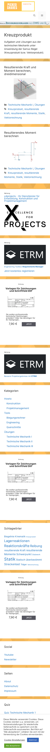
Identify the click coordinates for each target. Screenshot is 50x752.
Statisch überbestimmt (29, 559)
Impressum (10, 690)
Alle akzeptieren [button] (13, 745)
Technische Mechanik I (20, 104)
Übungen (40, 104)
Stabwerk (36, 554)
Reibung (36, 546)
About (7, 681)
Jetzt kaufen (29, 324)
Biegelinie (9, 536)
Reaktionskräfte (16, 546)
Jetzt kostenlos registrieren (23, 269)
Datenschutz (11, 686)
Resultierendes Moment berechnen (20, 134)
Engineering (13, 422)
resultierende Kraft (14, 550)
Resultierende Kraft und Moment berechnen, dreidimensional (20, 70)
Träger (24, 564)
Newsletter (10, 659)
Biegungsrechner (16, 417)
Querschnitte (14, 427)
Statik (41, 113)
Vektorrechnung (13, 117)
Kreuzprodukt (15, 109)
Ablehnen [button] (33, 740)
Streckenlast (12, 564)
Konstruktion (13, 403)
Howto (8, 398)
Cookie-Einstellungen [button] (14, 740)
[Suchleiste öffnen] (34, 15)
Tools (7, 413)
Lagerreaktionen (17, 541)
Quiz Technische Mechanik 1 (20, 712)
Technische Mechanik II (19, 441)
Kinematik (20, 536)
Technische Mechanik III (20, 446)
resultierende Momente (24, 113)
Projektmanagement (18, 408)
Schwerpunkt (24, 554)
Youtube (8, 654)
